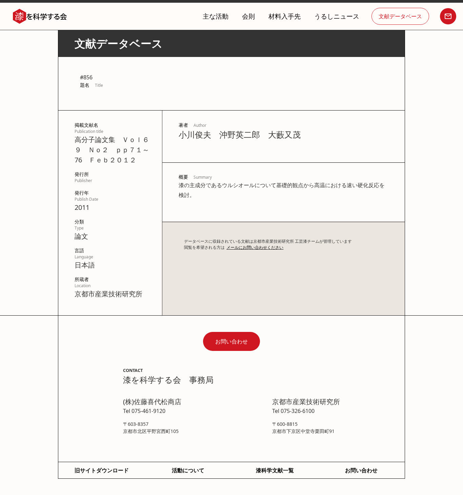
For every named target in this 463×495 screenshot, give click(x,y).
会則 (248, 16)
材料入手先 (284, 16)
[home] (40, 16)
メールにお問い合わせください (254, 247)
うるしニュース (336, 16)
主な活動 (215, 16)
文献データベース (400, 16)
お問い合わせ (231, 341)
